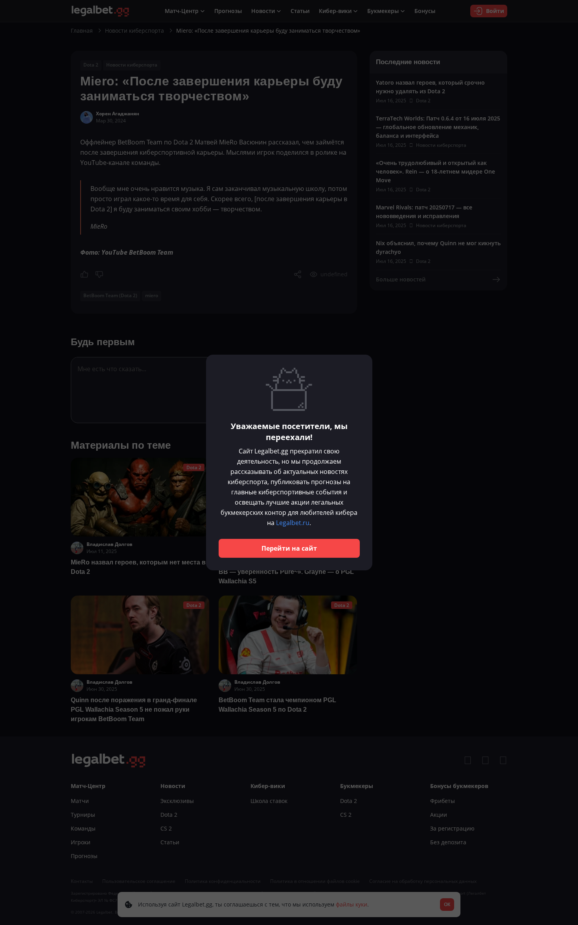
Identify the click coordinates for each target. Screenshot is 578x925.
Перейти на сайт (289, 548)
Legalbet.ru (292, 522)
